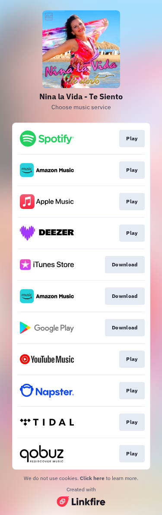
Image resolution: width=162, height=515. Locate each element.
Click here (92, 478)
